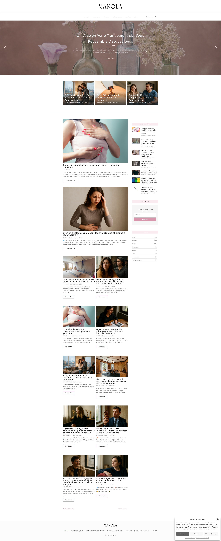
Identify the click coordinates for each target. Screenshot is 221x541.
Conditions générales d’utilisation (137, 531)
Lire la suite (110, 58)
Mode (136, 17)
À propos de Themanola (115, 531)
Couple (106, 17)
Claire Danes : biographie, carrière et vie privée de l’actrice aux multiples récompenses (79, 431)
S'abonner (145, 219)
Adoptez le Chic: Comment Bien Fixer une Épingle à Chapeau (149, 189)
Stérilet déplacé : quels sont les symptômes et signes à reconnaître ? (94, 234)
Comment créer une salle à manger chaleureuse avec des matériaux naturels (111, 381)
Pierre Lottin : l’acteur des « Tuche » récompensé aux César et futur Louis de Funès (111, 431)
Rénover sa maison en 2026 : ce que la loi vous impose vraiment (79, 280)
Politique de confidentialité (202, 538)
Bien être (96, 17)
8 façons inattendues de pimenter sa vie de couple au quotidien (78, 97)
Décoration (117, 17)
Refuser (196, 534)
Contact (154, 531)
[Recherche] (155, 17)
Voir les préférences (211, 534)
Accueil (66, 531)
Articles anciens (69, 509)
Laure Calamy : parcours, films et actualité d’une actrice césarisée (111, 480)
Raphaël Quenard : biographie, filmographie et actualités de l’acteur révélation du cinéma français (78, 481)
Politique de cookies (190, 538)
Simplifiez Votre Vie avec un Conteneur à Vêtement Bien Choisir (149, 180)
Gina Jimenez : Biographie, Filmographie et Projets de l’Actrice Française (109, 331)
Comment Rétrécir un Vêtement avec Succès (149, 172)
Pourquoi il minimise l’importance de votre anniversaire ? (140, 97)
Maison (127, 17)
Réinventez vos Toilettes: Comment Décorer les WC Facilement (148, 153)
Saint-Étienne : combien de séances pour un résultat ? (109, 97)
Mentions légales (77, 531)
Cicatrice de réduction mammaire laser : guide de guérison (91, 166)
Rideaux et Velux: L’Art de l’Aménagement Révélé (149, 163)
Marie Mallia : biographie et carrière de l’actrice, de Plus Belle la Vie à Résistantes (110, 281)
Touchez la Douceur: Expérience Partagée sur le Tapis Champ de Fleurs (149, 131)
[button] (217, 519)
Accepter (183, 534)
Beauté (86, 17)
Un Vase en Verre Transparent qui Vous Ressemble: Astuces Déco (148, 142)
